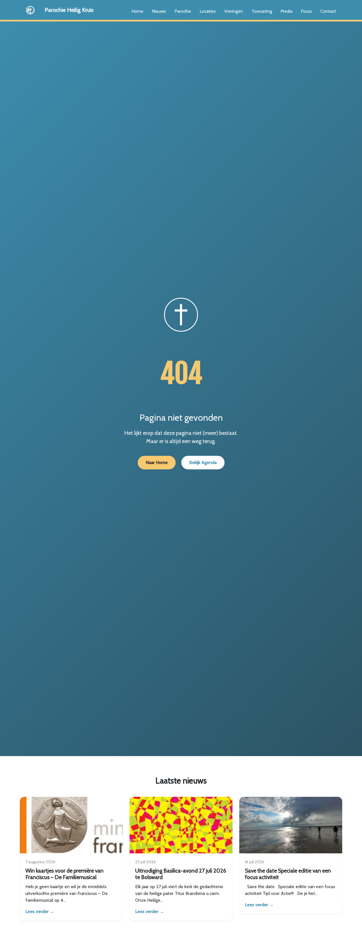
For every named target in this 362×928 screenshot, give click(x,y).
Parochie (182, 11)
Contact (328, 11)
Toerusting (261, 11)
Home (137, 11)
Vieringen (233, 11)
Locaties (208, 11)
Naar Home (157, 462)
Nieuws (159, 11)
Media (286, 11)
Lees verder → (39, 911)
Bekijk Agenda (203, 462)
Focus (306, 11)
